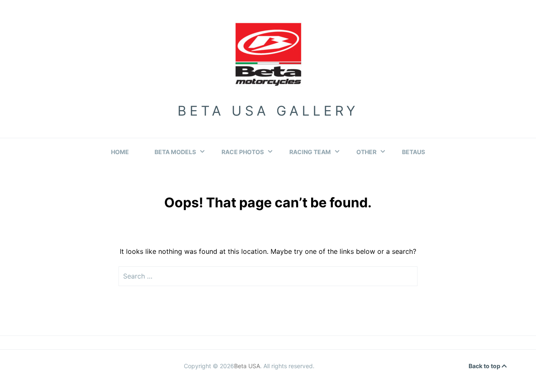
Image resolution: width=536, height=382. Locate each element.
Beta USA (247, 365)
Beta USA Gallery (268, 111)
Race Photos (243, 151)
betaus (413, 151)
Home (120, 151)
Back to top (485, 365)
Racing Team (310, 151)
